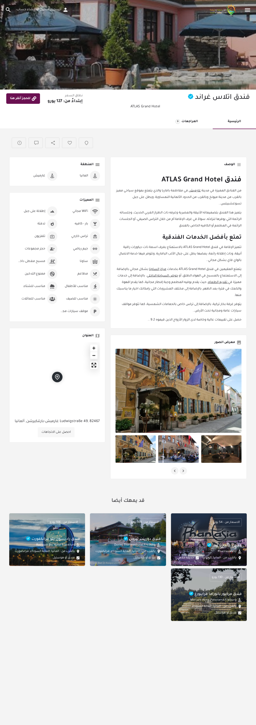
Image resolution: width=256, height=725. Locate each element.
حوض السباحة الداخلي (162, 276)
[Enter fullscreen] (94, 365)
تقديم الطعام (218, 282)
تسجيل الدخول (50, 10)
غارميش (195, 191)
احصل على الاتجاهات (56, 432)
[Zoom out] (94, 355)
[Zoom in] (94, 348)
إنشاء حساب (25, 10)
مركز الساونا (157, 269)
